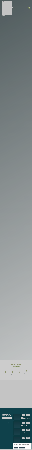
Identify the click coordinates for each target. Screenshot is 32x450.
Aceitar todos (15, 447)
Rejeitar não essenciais (21, 447)
